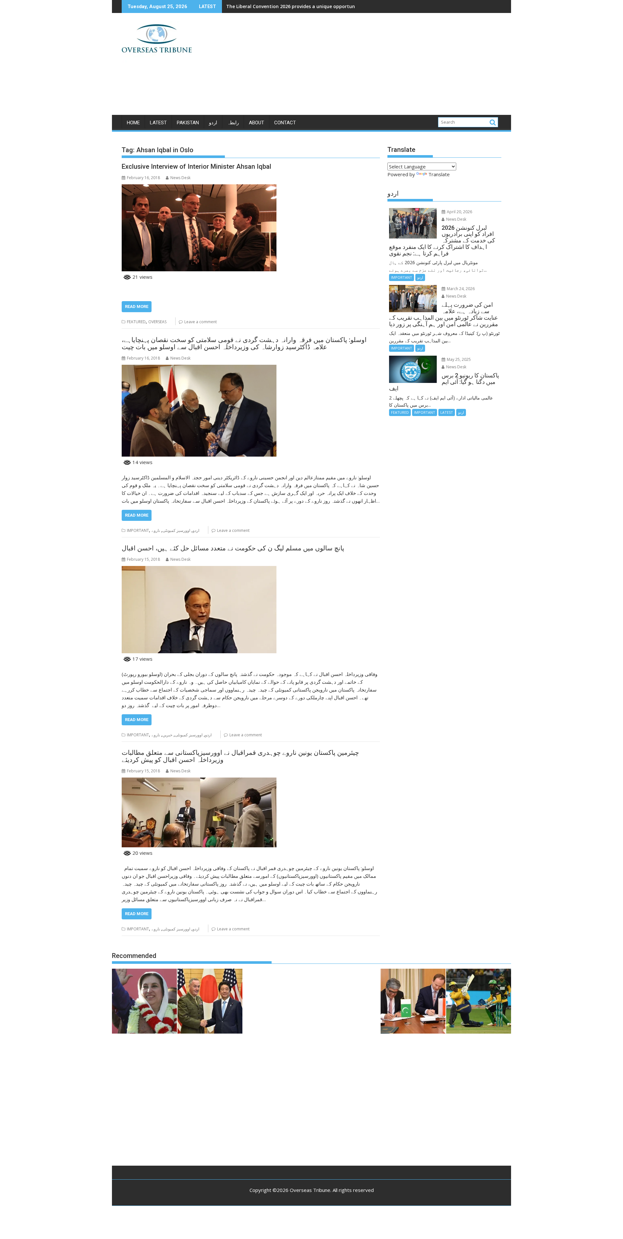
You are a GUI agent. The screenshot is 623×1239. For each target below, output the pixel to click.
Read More (136, 306)
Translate (439, 174)
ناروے (156, 530)
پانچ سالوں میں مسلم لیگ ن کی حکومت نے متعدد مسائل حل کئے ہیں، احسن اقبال (233, 548)
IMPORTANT (138, 530)
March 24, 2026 (460, 288)
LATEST (158, 123)
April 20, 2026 (459, 212)
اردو (213, 123)
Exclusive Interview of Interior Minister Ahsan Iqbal (196, 166)
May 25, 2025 (458, 359)
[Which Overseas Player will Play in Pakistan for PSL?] (478, 1002)
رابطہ (233, 123)
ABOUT (256, 123)
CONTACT (285, 123)
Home (133, 123)
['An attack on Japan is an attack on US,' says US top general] (209, 1002)
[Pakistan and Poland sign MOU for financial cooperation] (413, 1002)
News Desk (180, 177)
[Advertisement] (372, 66)
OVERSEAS (157, 322)
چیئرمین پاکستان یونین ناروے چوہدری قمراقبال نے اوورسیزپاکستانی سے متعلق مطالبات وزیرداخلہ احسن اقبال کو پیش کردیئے (240, 756)
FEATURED (136, 322)
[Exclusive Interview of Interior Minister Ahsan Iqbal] (199, 188)
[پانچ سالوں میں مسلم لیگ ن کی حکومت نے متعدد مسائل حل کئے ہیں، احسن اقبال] (199, 570)
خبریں (167, 735)
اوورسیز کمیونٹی (176, 530)
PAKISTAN (188, 123)
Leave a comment (200, 322)
